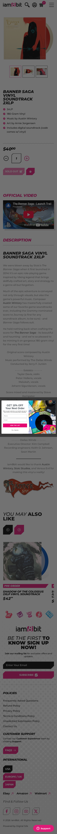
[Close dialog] (54, 402)
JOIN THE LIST (15, 425)
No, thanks (15, 430)
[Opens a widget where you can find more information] (43, 828)
